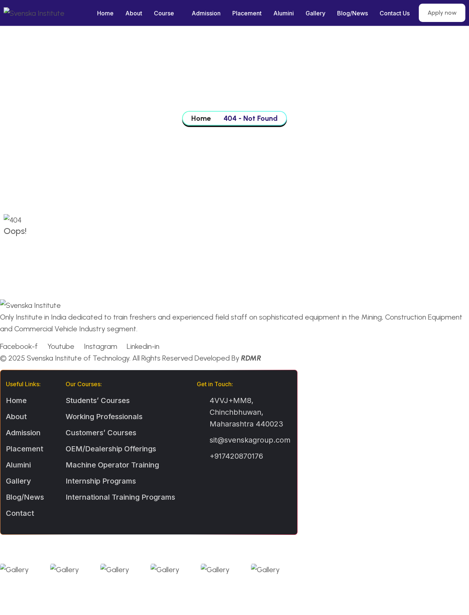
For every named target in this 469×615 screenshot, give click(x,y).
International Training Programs (120, 497)
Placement (247, 13)
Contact (20, 513)
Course (164, 13)
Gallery (315, 13)
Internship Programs (101, 481)
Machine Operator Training (112, 465)
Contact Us (395, 13)
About (133, 13)
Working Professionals (104, 416)
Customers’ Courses (101, 432)
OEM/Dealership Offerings (111, 448)
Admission (206, 13)
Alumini (283, 13)
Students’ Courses (98, 400)
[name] (7, 245)
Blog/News (352, 13)
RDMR (251, 358)
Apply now (442, 12)
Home (105, 13)
